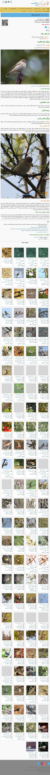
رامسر (33, 473)
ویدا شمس (44, 605)
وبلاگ (30, 11)
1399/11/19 (19, 495)
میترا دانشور (7, 320)
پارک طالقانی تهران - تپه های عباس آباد (5, 680)
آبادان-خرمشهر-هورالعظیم (31, 588)
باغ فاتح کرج (44, 283)
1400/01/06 (31, 514)
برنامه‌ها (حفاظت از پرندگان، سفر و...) (25, 8)
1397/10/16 (31, 304)
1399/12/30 (44, 515)
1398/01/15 (19, 323)
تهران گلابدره (44, 736)
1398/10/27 (44, 344)
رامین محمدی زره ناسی (43, 260)
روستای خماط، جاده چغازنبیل (30, 494)
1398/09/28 (44, 628)
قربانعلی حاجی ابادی (30, 320)
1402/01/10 (7, 663)
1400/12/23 (7, 608)
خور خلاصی (44, 493)
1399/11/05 (31, 496)
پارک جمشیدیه (43, 416)
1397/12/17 (31, 283)
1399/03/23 (19, 418)
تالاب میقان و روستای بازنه (5, 282)
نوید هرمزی (20, 492)
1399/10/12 (44, 477)
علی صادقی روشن (18, 660)
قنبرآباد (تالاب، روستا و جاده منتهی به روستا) (42, 474)
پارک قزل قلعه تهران (30, 282)
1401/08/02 (31, 720)
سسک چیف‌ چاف (43, 258)
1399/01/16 (7, 363)
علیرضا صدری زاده (6, 643)
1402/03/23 (31, 681)
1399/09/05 (31, 437)
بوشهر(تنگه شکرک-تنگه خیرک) (18, 737)
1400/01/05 (31, 533)
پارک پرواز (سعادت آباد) (18, 341)
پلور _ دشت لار (31, 379)
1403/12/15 (7, 720)
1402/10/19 (19, 681)
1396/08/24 (19, 363)
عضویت (5, 8)
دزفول (45, 699)
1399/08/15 (7, 400)
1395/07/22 (31, 474)
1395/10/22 (44, 495)
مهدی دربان (32, 280)
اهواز (21, 493)
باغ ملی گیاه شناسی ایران (42, 454)
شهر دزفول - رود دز (42, 662)
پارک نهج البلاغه (19, 607)
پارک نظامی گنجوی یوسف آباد (42, 303)
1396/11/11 (19, 286)
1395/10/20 (7, 455)
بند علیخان (32, 512)
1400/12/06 (19, 646)
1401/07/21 (44, 681)
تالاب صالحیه (19, 321)
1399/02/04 (19, 628)
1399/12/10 (19, 533)
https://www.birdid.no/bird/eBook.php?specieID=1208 (34, 230)
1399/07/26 (31, 419)
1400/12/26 (19, 608)
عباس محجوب (6, 260)
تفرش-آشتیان (7, 379)
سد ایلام (44, 531)
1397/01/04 (7, 263)
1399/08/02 (7, 381)
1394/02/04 (31, 381)
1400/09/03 (19, 551)
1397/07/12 (44, 265)
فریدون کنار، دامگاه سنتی (18, 284)
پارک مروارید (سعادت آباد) (42, 360)
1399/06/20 (7, 418)
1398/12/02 (7, 683)
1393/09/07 (31, 455)
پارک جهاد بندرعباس (5, 453)
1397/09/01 (44, 323)
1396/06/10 (44, 381)
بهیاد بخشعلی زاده (30, 717)
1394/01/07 (44, 399)
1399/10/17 (7, 477)
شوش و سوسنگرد (18, 569)
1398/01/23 (7, 285)
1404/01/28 (31, 738)
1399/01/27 (7, 323)
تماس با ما (24, 11)
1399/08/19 (44, 418)
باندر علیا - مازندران (6, 662)
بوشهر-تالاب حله (31, 736)
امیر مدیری (44, 625)
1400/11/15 (44, 663)
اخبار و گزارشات (36, 8)
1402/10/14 (31, 702)
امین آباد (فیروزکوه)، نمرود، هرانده (42, 607)
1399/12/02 (7, 551)
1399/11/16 (19, 304)
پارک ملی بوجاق (43, 626)
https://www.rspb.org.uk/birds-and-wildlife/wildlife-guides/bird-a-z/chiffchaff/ (28, 229)
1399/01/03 (44, 738)
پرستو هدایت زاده (18, 339)
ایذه (8, 569)
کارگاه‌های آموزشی (12, 8)
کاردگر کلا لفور (19, 699)
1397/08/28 (31, 591)
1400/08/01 (31, 551)
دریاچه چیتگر (31, 341)
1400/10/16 (19, 570)
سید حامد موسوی (34, 86)
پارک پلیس (20, 302)
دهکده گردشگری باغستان (43, 263)
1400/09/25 (44, 571)
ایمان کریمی (40, 239)
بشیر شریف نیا (43, 378)
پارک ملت (7, 607)
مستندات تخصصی (37, 11)
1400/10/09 (31, 608)
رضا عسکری (44, 717)
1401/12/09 (44, 701)
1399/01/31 (19, 344)
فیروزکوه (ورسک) (19, 416)
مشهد (33, 718)
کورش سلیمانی (31, 586)
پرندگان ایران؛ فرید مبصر (41, 232)
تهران (45, 435)
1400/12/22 (44, 589)
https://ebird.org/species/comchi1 (39, 227)
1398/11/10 (19, 701)
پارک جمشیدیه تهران (18, 588)
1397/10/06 (7, 437)
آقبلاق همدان (7, 531)
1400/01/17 (44, 552)
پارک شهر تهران (43, 321)
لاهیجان (32, 531)
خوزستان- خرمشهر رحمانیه (42, 341)
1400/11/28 (7, 570)
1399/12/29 (7, 496)
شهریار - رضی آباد (6, 549)
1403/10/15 (7, 738)
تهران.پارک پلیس (19, 626)
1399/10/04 (19, 456)
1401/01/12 (44, 610)
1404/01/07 (31, 757)
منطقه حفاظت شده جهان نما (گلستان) (18, 360)
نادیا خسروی (19, 301)
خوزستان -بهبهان (6, 644)
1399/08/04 (19, 400)
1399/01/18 (31, 363)
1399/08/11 (31, 399)
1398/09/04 (31, 628)
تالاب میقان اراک (31, 549)
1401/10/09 (31, 663)
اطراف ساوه (32, 302)
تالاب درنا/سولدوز (18, 718)
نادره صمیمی (36, 237)
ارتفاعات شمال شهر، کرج (42, 569)
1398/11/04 (31, 342)
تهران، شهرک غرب (6, 416)
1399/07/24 (19, 381)
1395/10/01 (44, 285)
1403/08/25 (19, 720)
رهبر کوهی (44, 567)
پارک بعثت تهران (43, 397)
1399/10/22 (19, 474)
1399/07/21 (44, 437)
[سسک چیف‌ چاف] (43, 253)
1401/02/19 (7, 646)
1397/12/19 (44, 305)
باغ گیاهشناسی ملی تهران (5, 494)
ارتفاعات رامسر (43, 379)
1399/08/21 (44, 456)
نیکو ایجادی (44, 735)
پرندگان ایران (45, 11)
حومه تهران (20, 662)
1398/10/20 (31, 324)
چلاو (33, 680)
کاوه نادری (32, 530)
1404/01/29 (19, 739)
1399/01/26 (7, 344)
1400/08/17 (19, 589)
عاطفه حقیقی (31, 754)
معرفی (43, 8)
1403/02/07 (44, 720)
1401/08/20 (19, 663)
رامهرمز (8, 699)
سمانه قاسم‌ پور (19, 678)
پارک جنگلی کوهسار (5, 261)
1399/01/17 (44, 363)
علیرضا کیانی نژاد (6, 415)
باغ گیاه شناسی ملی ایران (30, 322)
